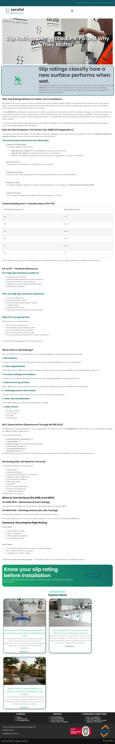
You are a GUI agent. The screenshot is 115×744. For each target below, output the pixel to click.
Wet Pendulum (57, 717)
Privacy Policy (108, 741)
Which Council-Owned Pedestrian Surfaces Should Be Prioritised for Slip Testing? (24, 691)
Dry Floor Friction (57, 718)
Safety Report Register (60, 722)
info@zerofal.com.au (96, 3)
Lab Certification (57, 720)
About (19, 717)
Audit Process (22, 719)
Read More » (24, 651)
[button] (72, 10)
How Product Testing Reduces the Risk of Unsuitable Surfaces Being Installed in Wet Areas (24, 633)
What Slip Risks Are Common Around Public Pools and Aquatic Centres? (70, 632)
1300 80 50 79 (80, 3)
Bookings (109, 3)
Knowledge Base (23, 720)
